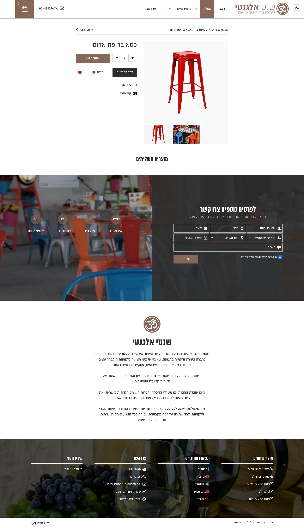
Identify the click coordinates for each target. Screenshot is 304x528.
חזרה (99, 72)
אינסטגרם (200, 484)
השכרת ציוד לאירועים (129, 491)
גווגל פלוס (200, 491)
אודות (166, 8)
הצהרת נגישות (73, 469)
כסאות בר (201, 29)
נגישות (297, 7)
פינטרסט (201, 499)
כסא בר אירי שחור (258, 484)
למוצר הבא (86, 29)
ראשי (221, 8)
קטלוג (207, 8)
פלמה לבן (263, 491)
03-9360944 (47, 8)
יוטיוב (202, 476)
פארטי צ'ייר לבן (260, 476)
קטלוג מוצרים (219, 29)
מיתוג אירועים (187, 8)
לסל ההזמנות (124, 72)
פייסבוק (202, 469)
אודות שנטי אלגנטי (130, 499)
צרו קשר (150, 8)
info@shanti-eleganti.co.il (124, 484)
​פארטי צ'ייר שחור (259, 469)
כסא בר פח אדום (180, 29)
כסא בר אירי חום (259, 499)
